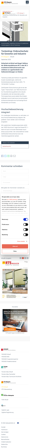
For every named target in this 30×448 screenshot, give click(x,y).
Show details (21, 241)
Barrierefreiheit (5, 439)
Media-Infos (4, 444)
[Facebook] (2, 156)
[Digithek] (15, 405)
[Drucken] (11, 156)
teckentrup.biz (7, 146)
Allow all (15, 246)
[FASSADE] (15, 350)
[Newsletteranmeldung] (15, 320)
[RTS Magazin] (11, 3)
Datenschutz (4, 437)
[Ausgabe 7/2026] (15, 279)
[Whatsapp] (8, 156)
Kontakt (3, 427)
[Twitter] (5, 156)
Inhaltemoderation (6, 442)
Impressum (4, 429)
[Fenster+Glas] (15, 367)
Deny (15, 251)
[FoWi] (15, 395)
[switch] (25, 224)
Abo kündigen (4, 432)
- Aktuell (7, 57)
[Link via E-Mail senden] (14, 156)
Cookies (3, 434)
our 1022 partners (12, 199)
